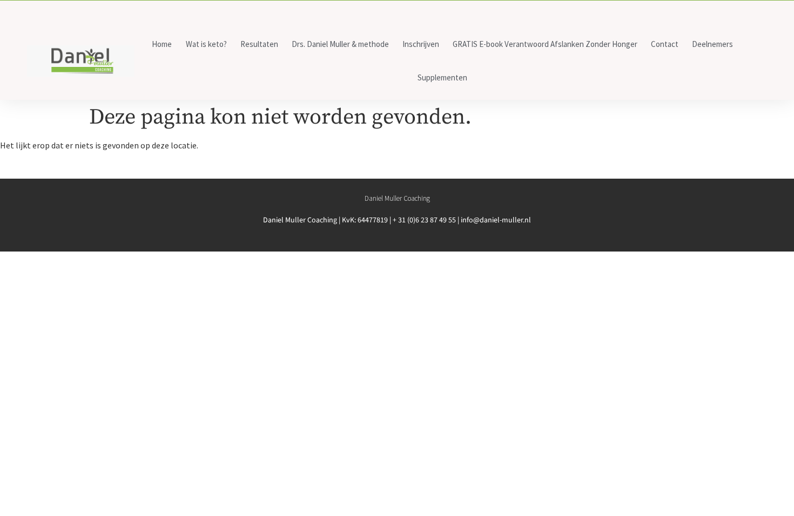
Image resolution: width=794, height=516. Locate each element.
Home (162, 44)
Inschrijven (420, 44)
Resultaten (259, 44)
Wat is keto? (206, 44)
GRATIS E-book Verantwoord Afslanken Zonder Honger (545, 44)
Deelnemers (712, 44)
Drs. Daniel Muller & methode (340, 44)
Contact (664, 44)
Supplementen (442, 77)
